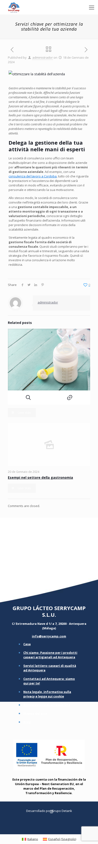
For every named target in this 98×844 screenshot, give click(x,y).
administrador (42, 57)
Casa (27, 644)
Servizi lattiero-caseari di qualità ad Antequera (49, 668)
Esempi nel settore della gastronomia (40, 477)
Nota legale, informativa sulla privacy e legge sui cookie (47, 694)
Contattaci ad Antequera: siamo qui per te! (49, 681)
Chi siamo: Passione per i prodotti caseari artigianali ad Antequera (50, 654)
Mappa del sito (35, 713)
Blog (27, 722)
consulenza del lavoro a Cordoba (33, 176)
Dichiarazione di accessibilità (46, 705)
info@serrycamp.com (49, 636)
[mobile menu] (92, 7)
